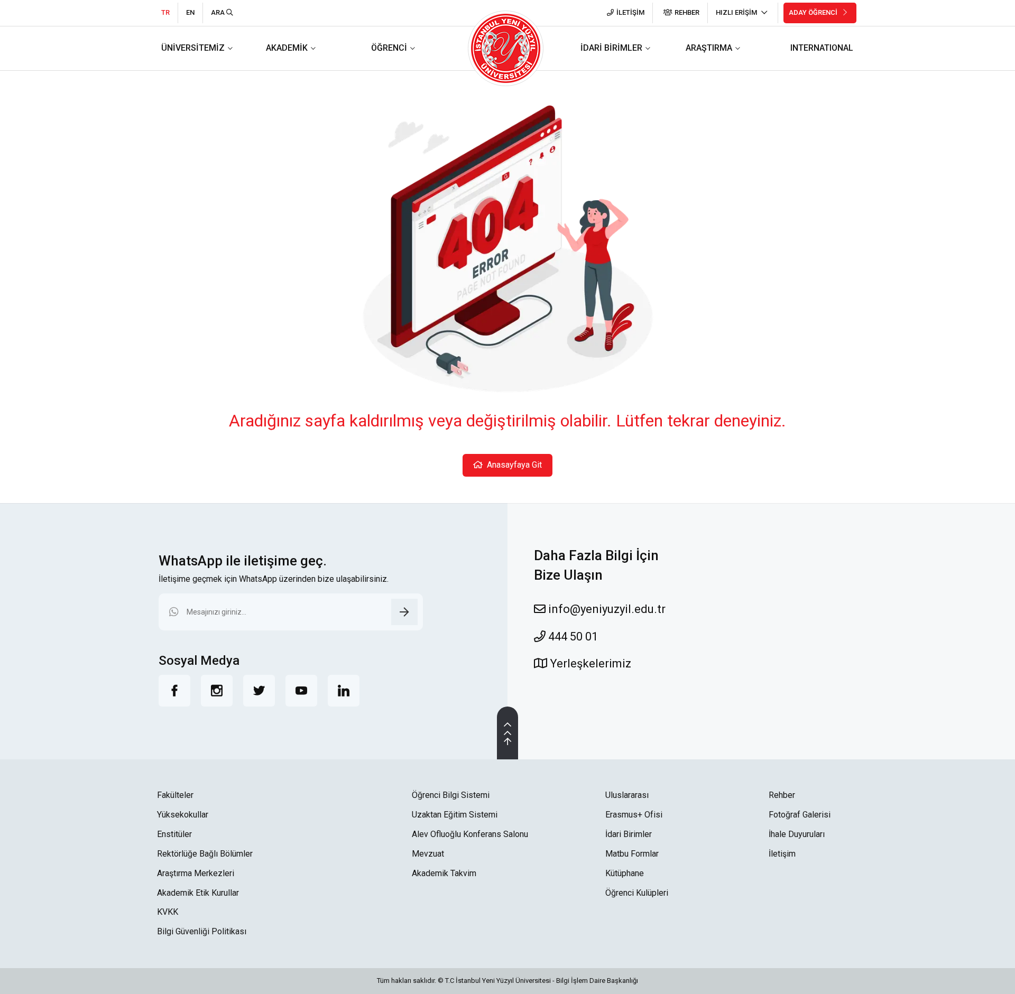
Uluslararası (627, 795)
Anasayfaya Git (512, 465)
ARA (218, 12)
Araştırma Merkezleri (195, 873)
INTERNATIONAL (821, 48)
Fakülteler (175, 795)
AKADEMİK (287, 48)
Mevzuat (428, 854)
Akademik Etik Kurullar (198, 893)
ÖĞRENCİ (389, 48)
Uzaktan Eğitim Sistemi (454, 815)
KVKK (167, 912)
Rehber (782, 795)
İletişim (782, 854)
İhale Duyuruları (797, 834)
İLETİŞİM (630, 12)
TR (165, 12)
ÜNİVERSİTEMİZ (193, 48)
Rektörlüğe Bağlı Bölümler (205, 854)
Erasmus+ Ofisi (633, 815)
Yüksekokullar (182, 815)
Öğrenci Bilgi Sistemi (451, 795)
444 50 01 (572, 636)
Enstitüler (174, 834)
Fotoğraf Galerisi (800, 815)
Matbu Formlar (632, 854)
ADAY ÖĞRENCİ (814, 12)
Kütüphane (624, 873)
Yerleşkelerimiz (589, 663)
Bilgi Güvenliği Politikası (201, 931)
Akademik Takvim (444, 873)
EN (190, 12)
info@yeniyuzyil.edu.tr (606, 609)
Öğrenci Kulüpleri (636, 893)
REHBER (687, 12)
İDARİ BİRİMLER (611, 48)
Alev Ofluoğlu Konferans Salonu (470, 834)
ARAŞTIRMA (709, 48)
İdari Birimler (628, 834)
